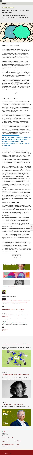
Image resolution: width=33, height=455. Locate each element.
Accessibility (4, 451)
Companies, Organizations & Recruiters (8, 444)
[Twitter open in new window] (8, 441)
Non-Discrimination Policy (11, 451)
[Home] (3, 431)
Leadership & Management (8, 7)
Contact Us (3, 437)
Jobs (17, 446)
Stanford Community (5, 446)
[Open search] (32, 1)
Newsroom (3, 447)
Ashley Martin (25, 79)
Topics (11, 3)
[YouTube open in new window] (16, 441)
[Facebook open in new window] (11, 441)
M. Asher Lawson (5, 57)
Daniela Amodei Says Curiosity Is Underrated (11, 286)
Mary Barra (4, 191)
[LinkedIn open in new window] (19, 441)
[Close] (29, 227)
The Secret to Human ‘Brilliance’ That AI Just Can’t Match (13, 271)
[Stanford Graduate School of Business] (5, 1)
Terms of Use (23, 451)
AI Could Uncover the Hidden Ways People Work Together (16, 344)
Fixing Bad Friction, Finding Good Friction (13, 404)
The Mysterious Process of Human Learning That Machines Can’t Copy (15, 278)
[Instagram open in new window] (14, 441)
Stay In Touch (12, 437)
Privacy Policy (18, 451)
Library (17, 444)
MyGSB (17, 447)
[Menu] (1, 1)
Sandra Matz (10, 83)
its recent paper (18, 101)
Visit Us (8, 437)
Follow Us (3, 441)
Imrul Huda (17, 82)
